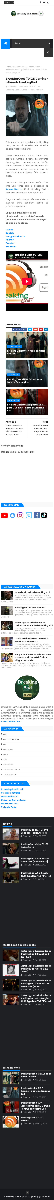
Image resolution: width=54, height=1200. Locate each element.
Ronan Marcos (14, 189)
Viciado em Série (10, 792)
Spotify (10, 232)
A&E (4, 734)
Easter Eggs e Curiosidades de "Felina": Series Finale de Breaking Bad (34, 624)
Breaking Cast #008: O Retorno (32, 1119)
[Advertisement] (27, 554)
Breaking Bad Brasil (12, 789)
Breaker (10, 243)
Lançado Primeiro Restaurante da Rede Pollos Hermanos (32, 640)
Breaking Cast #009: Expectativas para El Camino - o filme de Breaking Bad (25, 407)
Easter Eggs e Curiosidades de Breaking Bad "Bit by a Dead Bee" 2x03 (36, 953)
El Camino (30, 66)
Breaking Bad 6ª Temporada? (30, 607)
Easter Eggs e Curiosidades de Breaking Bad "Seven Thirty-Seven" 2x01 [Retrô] (36, 983)
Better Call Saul (14, 346)
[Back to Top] (27, 1192)
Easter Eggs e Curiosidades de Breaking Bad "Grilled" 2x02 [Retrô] (36, 968)
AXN (5, 759)
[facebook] (40, 2)
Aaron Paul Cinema (11, 769)
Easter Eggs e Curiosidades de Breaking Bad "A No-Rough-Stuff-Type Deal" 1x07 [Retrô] (36, 998)
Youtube (10, 246)
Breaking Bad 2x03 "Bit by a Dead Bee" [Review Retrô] (34, 831)
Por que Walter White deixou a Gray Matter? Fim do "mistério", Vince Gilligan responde (33, 657)
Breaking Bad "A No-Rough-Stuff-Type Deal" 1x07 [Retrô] (36, 874)
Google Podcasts (15, 236)
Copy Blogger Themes (39, 1196)
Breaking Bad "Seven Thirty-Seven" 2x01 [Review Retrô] (35, 860)
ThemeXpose (21, 1196)
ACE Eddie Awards (11, 739)
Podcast (9, 69)
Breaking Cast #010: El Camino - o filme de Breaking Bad (24, 381)
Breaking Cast (18, 66)
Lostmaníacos (9, 796)
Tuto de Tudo (8, 807)
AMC (5, 744)
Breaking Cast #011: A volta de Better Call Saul (26, 352)
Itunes (9, 229)
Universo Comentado (13, 800)
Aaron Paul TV (9, 775)
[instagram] (48, 2)
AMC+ (5, 754)
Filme (38, 66)
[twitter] (44, 2)
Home (8, 66)
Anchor (10, 239)
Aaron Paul (8, 764)
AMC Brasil (8, 749)
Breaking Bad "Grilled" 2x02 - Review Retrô (35, 846)
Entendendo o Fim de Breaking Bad (32, 592)
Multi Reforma (9, 803)
